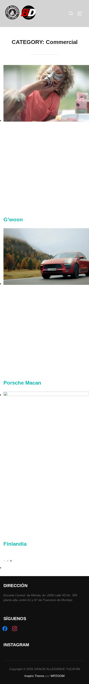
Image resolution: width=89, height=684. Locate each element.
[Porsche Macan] (46, 283)
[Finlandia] (46, 395)
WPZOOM (58, 676)
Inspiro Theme (34, 676)
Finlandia (15, 544)
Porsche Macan (22, 383)
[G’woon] (46, 120)
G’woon (13, 219)
